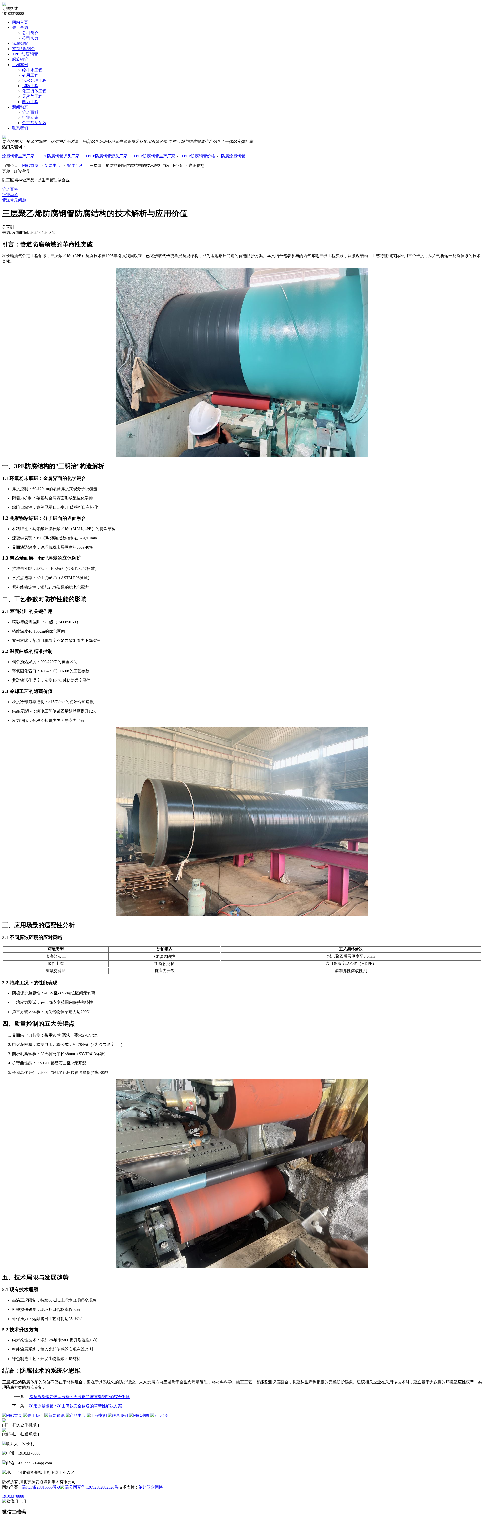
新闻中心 (53, 165)
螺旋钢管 (20, 59)
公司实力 (30, 38)
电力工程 (30, 102)
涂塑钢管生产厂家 (18, 156)
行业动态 (30, 117)
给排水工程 (32, 70)
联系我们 (20, 128)
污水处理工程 (34, 80)
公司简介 (30, 33)
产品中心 (78, 1415)
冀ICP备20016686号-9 (41, 1487)
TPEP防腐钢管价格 (198, 156)
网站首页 (20, 22)
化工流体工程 (34, 91)
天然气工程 (32, 96)
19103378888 (13, 1496)
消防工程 (30, 86)
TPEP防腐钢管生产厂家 (154, 156)
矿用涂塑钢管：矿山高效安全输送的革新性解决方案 (75, 1406)
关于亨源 (20, 27)
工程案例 (20, 64)
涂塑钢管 (20, 43)
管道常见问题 (34, 123)
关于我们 (35, 1415)
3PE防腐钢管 (23, 49)
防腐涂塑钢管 (233, 156)
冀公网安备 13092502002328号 (91, 1487)
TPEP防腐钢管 (25, 54)
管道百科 (30, 112)
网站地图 (141, 1415)
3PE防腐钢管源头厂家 (59, 156)
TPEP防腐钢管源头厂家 (106, 156)
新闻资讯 (56, 1415)
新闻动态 (20, 107)
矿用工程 (30, 75)
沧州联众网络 (151, 1487)
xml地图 (161, 1415)
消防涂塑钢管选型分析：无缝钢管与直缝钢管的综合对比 (79, 1397)
